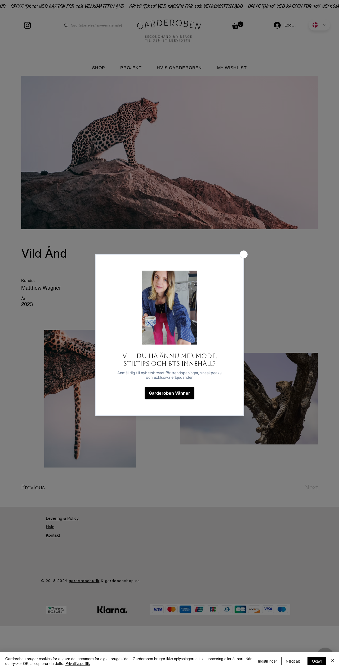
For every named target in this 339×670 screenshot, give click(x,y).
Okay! (317, 661)
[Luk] (332, 661)
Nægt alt (293, 661)
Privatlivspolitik (77, 663)
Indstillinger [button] (267, 661)
